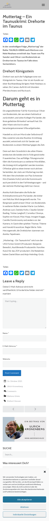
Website (6, 359)
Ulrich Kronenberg (15, 386)
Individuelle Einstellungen (24, 514)
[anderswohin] (7, 5)
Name (6, 333)
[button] (44, 471)
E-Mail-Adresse (10, 346)
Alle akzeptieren (24, 499)
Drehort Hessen (14, 401)
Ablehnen (24, 507)
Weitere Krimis (13, 396)
